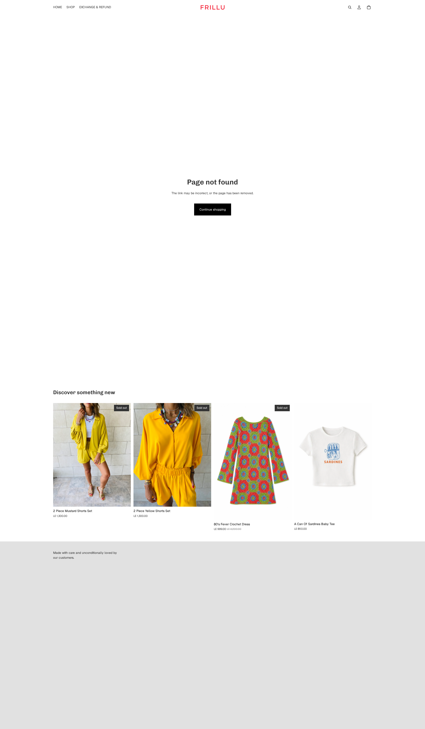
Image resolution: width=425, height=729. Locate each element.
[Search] (350, 7)
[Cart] (369, 7)
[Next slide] (124, 455)
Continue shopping (212, 209)
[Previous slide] (59, 455)
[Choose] (365, 513)
